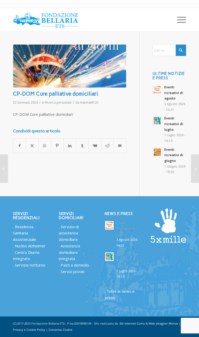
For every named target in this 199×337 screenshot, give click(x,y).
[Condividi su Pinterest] (57, 146)
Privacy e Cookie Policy (29, 330)
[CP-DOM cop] (69, 66)
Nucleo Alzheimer (30, 245)
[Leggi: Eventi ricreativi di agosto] (157, 89)
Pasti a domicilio (75, 265)
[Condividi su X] (32, 146)
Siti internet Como (132, 323)
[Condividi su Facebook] (19, 146)
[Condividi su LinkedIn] (70, 146)
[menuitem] (179, 19)
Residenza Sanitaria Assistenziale (24, 233)
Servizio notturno (30, 265)
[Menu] (179, 19)
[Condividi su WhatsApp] (45, 146)
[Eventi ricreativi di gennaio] (4, 168)
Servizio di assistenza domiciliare (69, 233)
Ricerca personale (58, 102)
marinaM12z (89, 102)
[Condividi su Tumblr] (82, 146)
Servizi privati (72, 271)
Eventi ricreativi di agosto (173, 93)
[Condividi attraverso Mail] (120, 146)
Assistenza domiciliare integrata (69, 252)
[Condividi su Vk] (95, 146)
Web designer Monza (163, 323)
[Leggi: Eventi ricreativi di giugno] (157, 152)
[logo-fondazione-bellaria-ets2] (46, 19)
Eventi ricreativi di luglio (173, 124)
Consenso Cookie (60, 330)
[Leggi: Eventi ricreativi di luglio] (157, 120)
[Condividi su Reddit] (107, 146)
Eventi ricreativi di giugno (173, 155)
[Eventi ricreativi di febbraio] (195, 168)
